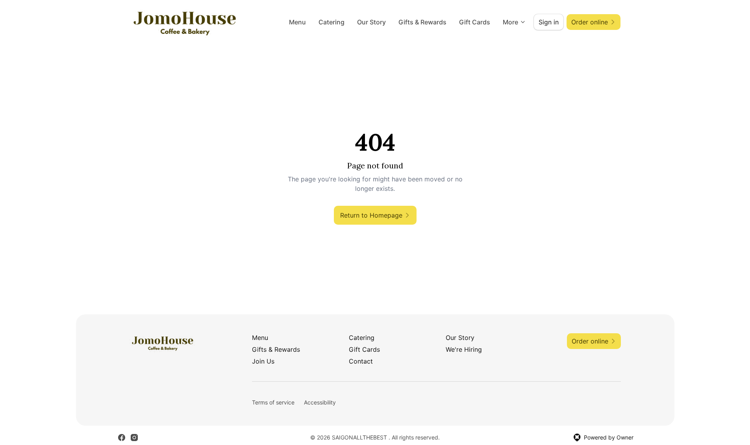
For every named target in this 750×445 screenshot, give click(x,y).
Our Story (371, 22)
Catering (331, 22)
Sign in (549, 22)
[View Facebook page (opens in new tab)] (121, 437)
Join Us (263, 361)
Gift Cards (474, 22)
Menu (297, 22)
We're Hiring (464, 349)
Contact (361, 361)
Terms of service (273, 402)
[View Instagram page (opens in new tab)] (134, 437)
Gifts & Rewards (422, 22)
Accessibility (320, 402)
